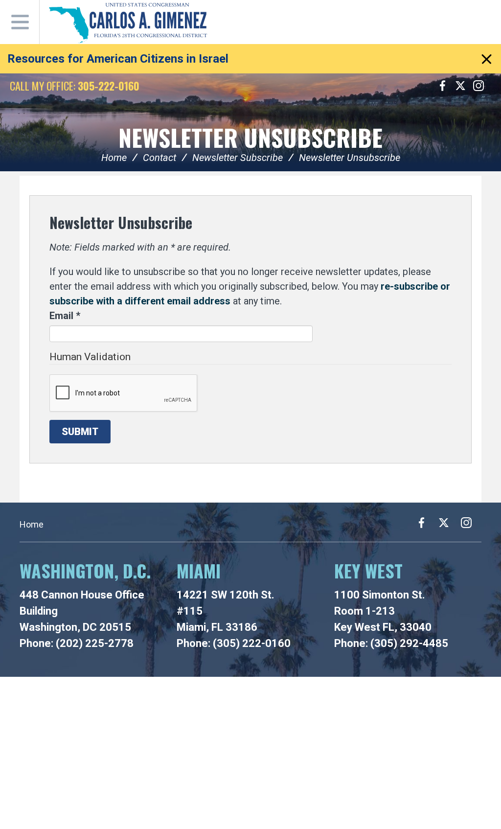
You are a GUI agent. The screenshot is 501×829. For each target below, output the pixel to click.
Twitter (460, 85)
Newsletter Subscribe (237, 157)
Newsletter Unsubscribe (250, 137)
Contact (159, 157)
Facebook (442, 85)
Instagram (478, 85)
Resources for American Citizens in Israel (117, 59)
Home (114, 157)
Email (64, 316)
